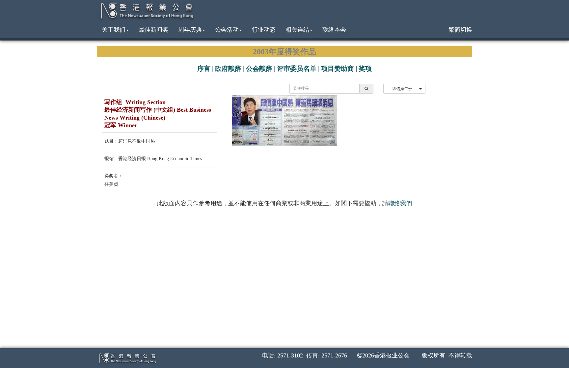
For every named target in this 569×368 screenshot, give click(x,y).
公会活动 (227, 29)
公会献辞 (259, 68)
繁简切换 (460, 29)
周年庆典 (190, 29)
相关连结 (297, 29)
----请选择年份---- (403, 88)
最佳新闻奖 (153, 29)
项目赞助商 (337, 68)
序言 (203, 68)
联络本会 (334, 29)
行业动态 (264, 29)
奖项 (365, 68)
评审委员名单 (296, 68)
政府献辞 (228, 68)
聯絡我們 (400, 203)
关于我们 (113, 29)
